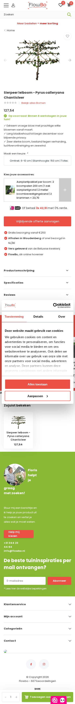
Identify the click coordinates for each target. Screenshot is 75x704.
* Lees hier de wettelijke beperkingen (25, 588)
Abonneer (59, 581)
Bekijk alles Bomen (33, 103)
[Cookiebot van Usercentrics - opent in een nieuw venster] (53, 305)
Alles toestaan (37, 384)
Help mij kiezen (14, 534)
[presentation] (5, 60)
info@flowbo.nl (12, 551)
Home (11, 30)
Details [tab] (38, 316)
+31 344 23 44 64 (11, 545)
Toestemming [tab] (14, 316)
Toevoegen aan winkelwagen (50, 697)
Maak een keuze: (16, 153)
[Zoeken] (69, 15)
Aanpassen (35, 396)
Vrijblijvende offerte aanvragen (37, 221)
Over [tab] (61, 316)
